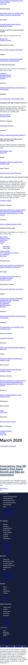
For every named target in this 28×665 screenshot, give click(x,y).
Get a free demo (5, 115)
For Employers (14, 1)
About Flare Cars (5, 13)
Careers (2, 242)
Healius (2, 126)
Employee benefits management (10, 496)
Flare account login (6, 50)
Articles (2, 173)
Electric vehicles (12, 15)
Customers (3, 431)
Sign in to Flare (6, 613)
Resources (3, 153)
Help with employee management (11, 212)
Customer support (7, 607)
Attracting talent (5, 88)
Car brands (5, 536)
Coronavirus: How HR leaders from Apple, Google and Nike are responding (13, 470)
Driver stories (8, 26)
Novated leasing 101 (7, 528)
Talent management (6, 135)
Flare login (6, 246)
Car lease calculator (7, 532)
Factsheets (17, 173)
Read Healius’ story (6, 151)
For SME (21, 99)
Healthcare (22, 135)
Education (15, 135)
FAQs (19, 15)
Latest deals (15, 24)
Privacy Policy (6, 632)
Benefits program (5, 77)
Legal (4, 630)
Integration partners (7, 504)
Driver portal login (17, 50)
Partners (9, 431)
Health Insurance (6, 538)
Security (5, 635)
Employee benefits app (8, 498)
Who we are (3, 421)
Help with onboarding (12, 61)
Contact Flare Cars (6, 59)
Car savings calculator (8, 563)
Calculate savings (5, 24)
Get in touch (4, 237)
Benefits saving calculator (8, 561)
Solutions (3, 78)
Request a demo (16, 224)
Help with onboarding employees (13, 210)
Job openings (11, 421)
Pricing (4, 506)
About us (5, 586)
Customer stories (5, 116)
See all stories (9, 126)
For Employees (5, 1)
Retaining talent (14, 88)
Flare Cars (3, 4)
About (21, 1)
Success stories (9, 173)
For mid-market (13, 99)
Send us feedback (5, 224)
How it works (15, 13)
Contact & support (5, 40)
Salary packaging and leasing (9, 502)
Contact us (3, 73)
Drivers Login (6, 615)
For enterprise (4, 99)
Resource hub (6, 559)
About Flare (3, 240)
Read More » (4, 488)
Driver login (6, 248)
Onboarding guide (7, 567)
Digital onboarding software (9, 500)
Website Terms (6, 633)
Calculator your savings (11, 253)
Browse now (4, 39)
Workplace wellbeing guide (8, 162)
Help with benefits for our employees (11, 210)
